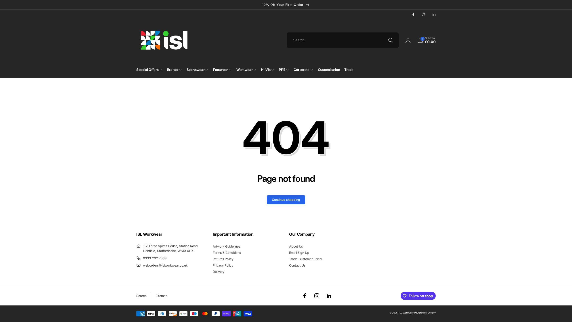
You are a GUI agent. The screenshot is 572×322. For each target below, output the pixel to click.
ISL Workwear (406, 312)
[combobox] (343, 40)
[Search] (390, 40)
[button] (426, 40)
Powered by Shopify (425, 312)
